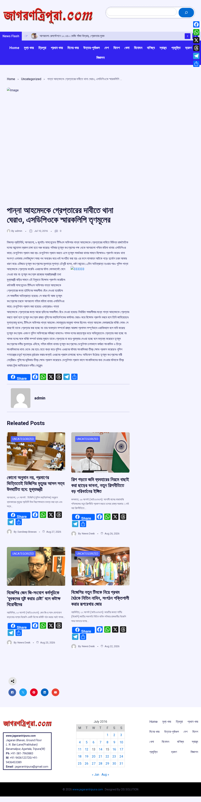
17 (121, 749)
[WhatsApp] (196, 32)
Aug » (105, 774)
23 (114, 756)
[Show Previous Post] (187, 36)
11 (79, 749)
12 (86, 749)
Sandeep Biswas (27, 531)
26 (86, 763)
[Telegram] (196, 56)
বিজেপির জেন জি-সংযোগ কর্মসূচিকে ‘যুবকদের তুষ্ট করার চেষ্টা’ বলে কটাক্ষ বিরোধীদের (33, 598)
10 (121, 742)
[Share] (196, 64)
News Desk (88, 533)
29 (107, 763)
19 (86, 756)
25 (79, 763)
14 (100, 749)
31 (121, 763)
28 (100, 763)
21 (100, 756)
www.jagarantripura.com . (88, 789)
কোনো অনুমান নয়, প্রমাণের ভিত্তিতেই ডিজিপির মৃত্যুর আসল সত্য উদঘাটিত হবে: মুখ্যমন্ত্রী (35, 483)
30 (114, 763)
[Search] (186, 12)
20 (93, 756)
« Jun (95, 774)
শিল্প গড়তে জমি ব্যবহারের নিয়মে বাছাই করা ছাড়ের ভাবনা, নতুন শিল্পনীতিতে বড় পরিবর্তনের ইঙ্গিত (100, 485)
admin (18, 230)
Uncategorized (31, 79)
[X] (196, 40)
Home (11, 79)
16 (114, 749)
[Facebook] (196, 24)
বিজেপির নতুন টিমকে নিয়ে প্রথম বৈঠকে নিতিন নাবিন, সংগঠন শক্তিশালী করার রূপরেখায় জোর (100, 598)
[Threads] (196, 48)
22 (107, 756)
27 (93, 763)
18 (79, 756)
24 (121, 756)
